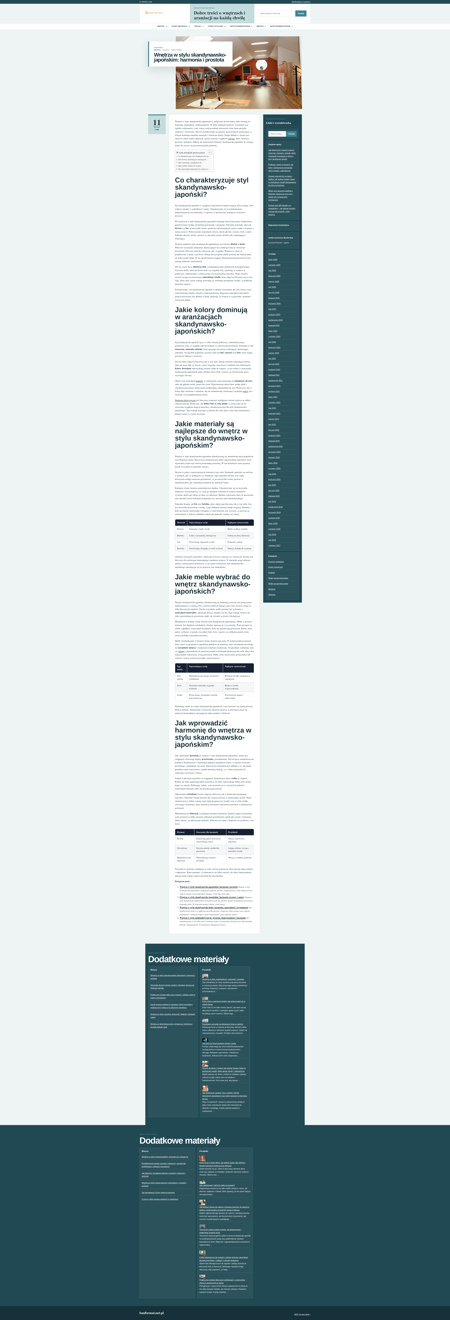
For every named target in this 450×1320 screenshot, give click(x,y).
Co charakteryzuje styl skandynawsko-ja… (194, 156)
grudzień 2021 (274, 370)
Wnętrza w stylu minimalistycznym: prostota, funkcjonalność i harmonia (213, 917)
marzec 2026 (273, 282)
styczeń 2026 (273, 293)
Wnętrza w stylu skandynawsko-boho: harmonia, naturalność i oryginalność (214, 907)
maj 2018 (272, 535)
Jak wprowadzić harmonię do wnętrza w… (194, 169)
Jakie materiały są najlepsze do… (190, 162)
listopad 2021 (274, 375)
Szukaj (301, 13)
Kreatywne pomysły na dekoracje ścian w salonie (222, 1024)
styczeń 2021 (273, 430)
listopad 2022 (274, 326)
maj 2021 (272, 408)
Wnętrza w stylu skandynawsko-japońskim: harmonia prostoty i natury (212, 897)
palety (245, 391)
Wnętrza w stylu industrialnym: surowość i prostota (223, 979)
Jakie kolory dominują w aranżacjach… (193, 159)
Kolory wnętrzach (181, 26)
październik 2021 (275, 381)
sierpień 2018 (274, 518)
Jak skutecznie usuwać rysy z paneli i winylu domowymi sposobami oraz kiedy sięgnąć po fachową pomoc (224, 1096)
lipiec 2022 (273, 331)
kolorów (199, 380)
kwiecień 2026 (274, 276)
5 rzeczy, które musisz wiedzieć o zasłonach (160, 1199)
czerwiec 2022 (274, 337)
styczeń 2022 (273, 364)
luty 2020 (272, 485)
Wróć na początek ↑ (302, 1314)
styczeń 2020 (273, 491)
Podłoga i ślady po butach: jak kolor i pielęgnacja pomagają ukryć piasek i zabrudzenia (280, 168)
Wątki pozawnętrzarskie (241, 26)
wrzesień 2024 (274, 304)
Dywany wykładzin (217, 26)
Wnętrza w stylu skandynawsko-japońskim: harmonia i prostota (209, 886)
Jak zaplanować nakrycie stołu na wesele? (217, 1185)
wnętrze (231, 138)
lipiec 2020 (273, 463)
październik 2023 (275, 320)
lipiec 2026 (273, 260)
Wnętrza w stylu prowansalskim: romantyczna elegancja (165, 1157)
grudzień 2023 (274, 315)
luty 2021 (272, 425)
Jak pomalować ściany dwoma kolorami (158, 1193)
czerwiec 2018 (274, 529)
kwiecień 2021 (274, 414)
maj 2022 (272, 342)
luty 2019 (272, 501)
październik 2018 (275, 507)
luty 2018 (272, 540)
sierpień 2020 (274, 458)
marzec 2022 (273, 353)
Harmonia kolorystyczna (185, 400)
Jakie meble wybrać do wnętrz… (190, 165)
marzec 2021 (273, 419)
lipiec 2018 (273, 524)
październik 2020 (275, 447)
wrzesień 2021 (274, 386)
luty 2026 (272, 287)
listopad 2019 (274, 496)
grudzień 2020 (274, 436)
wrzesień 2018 (274, 513)
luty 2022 (272, 359)
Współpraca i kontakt (301, 2)
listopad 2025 (274, 298)
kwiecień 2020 (274, 480)
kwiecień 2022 (274, 348)
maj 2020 (272, 474)
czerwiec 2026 (274, 265)
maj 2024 (272, 309)
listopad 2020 (274, 441)
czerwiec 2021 (274, 403)
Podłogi (199, 26)
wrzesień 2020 (274, 452)
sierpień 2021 (274, 392)
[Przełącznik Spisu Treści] (208, 153)
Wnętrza (162, 26)
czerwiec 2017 (274, 546)
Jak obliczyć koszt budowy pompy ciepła (219, 1043)
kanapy (181, 651)
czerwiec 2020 (274, 469)
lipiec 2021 (273, 397)
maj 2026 (272, 271)
